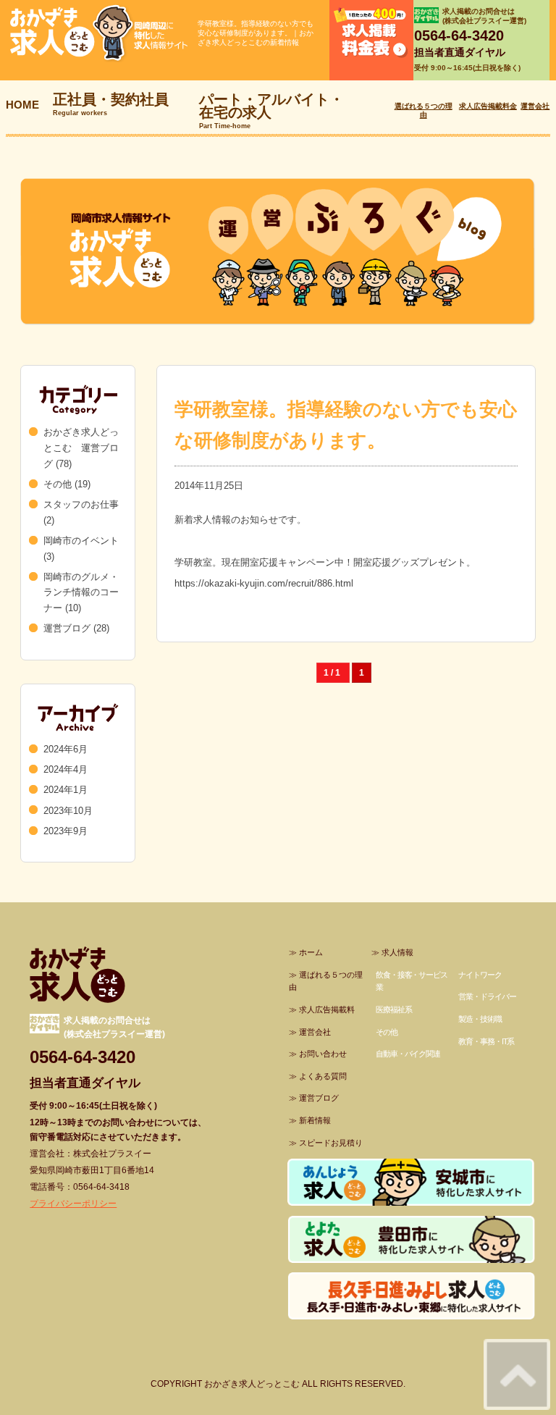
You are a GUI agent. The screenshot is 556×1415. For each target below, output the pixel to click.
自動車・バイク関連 (408, 1053)
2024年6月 (65, 749)
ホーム (311, 952)
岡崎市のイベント (81, 540)
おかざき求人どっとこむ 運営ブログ (81, 448)
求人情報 (397, 952)
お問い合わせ (323, 1053)
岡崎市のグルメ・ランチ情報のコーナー (81, 592)
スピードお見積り (331, 1142)
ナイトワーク (479, 974)
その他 (57, 484)
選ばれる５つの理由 (423, 110)
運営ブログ (66, 628)
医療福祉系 (394, 1009)
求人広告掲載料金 (488, 106)
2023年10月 (68, 810)
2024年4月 (65, 769)
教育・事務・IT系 (486, 1041)
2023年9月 (65, 831)
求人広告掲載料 (327, 1009)
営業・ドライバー (486, 996)
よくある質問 (323, 1076)
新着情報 (315, 1120)
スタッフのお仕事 (81, 504)
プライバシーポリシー (73, 1203)
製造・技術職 (479, 1019)
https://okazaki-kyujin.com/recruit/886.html (263, 583)
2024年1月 (65, 789)
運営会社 (535, 106)
